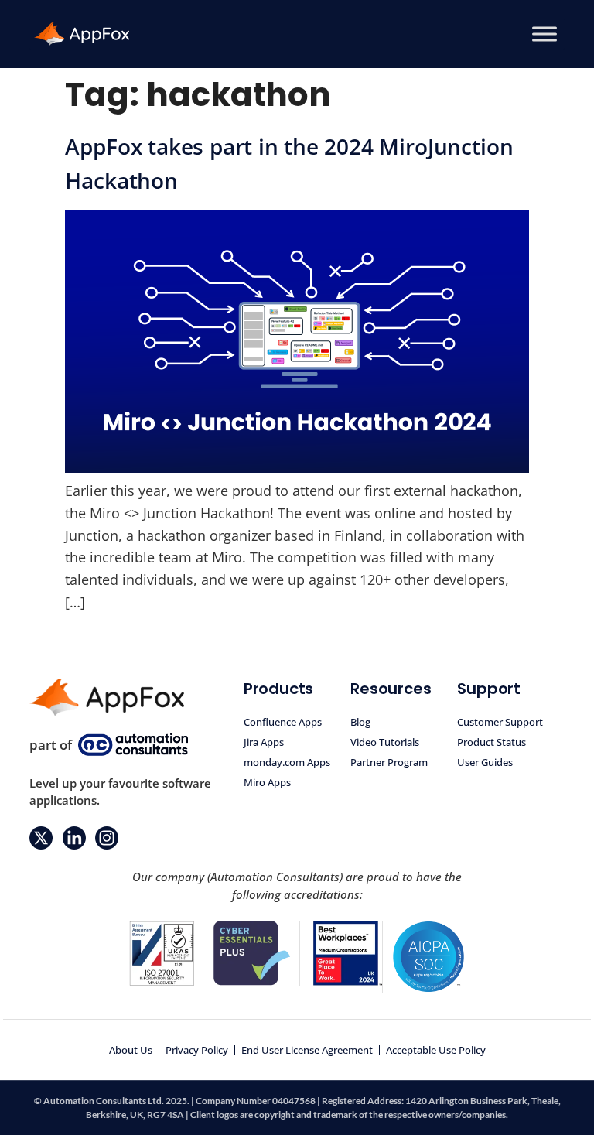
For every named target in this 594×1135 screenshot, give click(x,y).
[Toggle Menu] (544, 33)
